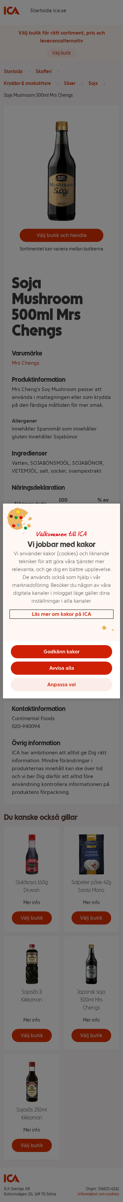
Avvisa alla (61, 668)
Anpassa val (61, 684)
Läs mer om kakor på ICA (61, 614)
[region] (61, 601)
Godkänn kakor (62, 651)
